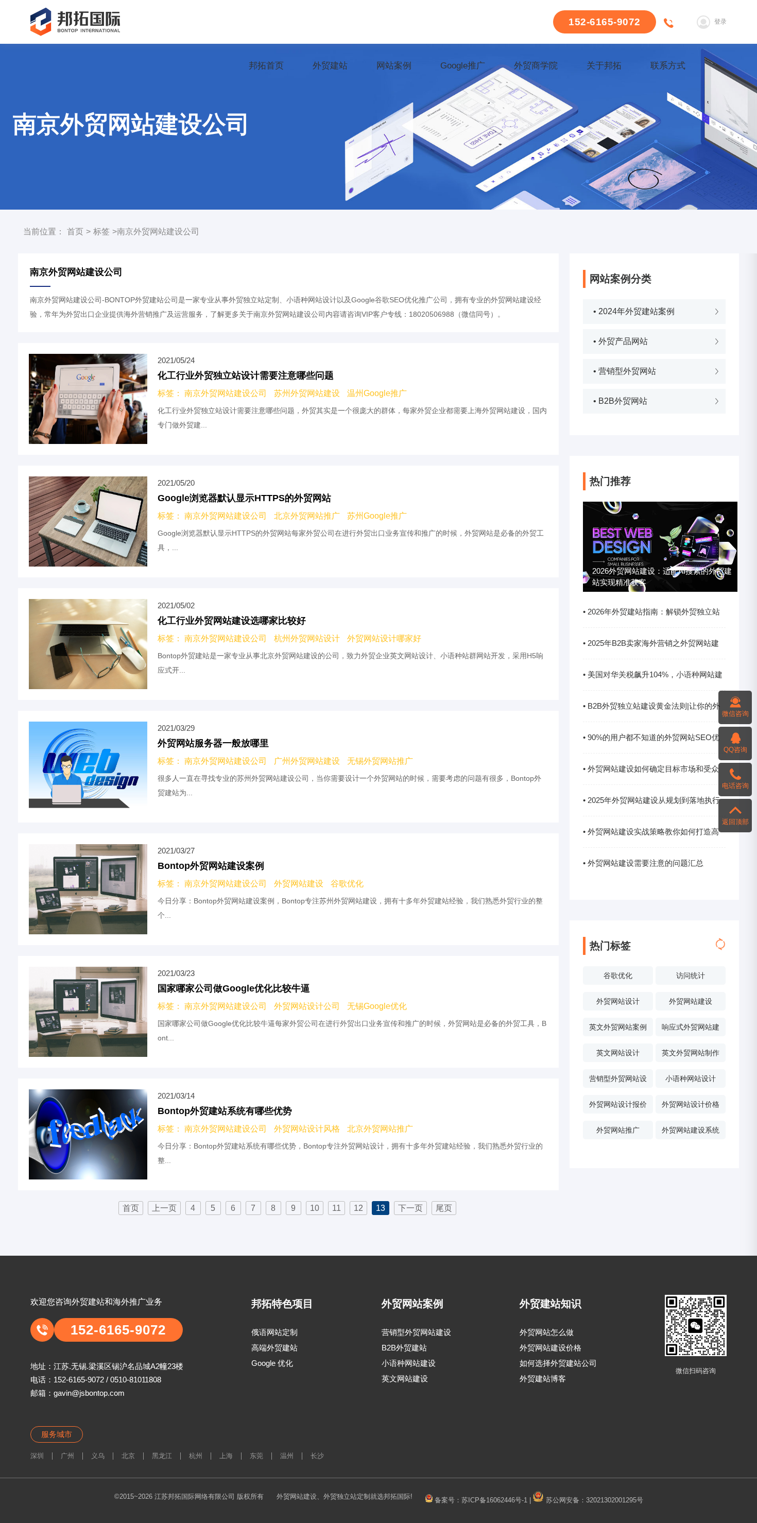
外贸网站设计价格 (690, 1104)
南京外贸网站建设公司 (225, 393)
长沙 (317, 1456)
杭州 (195, 1456)
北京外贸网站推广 (307, 515)
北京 (128, 1456)
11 (336, 1208)
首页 (75, 231)
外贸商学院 (536, 66)
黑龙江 (162, 1456)
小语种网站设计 (690, 1078)
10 (314, 1208)
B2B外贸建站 (404, 1347)
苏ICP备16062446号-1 (494, 1499)
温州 (287, 1456)
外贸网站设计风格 (307, 1128)
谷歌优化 (618, 975)
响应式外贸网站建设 (690, 1029)
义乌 (98, 1456)
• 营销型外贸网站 (624, 371)
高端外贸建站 (274, 1347)
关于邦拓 (604, 66)
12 (358, 1208)
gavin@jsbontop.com (89, 1393)
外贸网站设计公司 (307, 1006)
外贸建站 (330, 66)
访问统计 (690, 975)
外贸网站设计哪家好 (384, 638)
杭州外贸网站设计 (307, 638)
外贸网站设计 (618, 1001)
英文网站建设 (405, 1378)
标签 (101, 231)
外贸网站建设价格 (550, 1347)
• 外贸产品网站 (620, 341)
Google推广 (462, 66)
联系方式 (667, 66)
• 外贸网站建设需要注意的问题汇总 (643, 863)
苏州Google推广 (377, 515)
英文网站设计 (618, 1053)
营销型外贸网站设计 (618, 1081)
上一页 (164, 1208)
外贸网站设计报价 (618, 1104)
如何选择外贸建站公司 (558, 1363)
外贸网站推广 (618, 1130)
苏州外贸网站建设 (307, 393)
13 (380, 1208)
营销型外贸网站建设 (416, 1332)
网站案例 (393, 66)
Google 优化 (272, 1363)
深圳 (37, 1456)
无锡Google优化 (377, 1006)
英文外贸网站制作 (690, 1053)
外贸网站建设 (690, 1001)
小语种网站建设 (409, 1363)
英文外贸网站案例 (618, 1027)
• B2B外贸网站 (620, 401)
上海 (226, 1456)
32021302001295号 (614, 1499)
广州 (67, 1456)
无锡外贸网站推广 (380, 761)
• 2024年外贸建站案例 (634, 311)
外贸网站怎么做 (547, 1332)
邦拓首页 (266, 66)
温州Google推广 (377, 393)
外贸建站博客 (543, 1378)
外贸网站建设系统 (690, 1130)
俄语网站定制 (274, 1332)
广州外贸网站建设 (307, 761)
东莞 (256, 1456)
